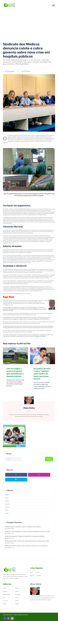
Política (7, 498)
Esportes (7, 507)
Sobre (38, 572)
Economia (7, 504)
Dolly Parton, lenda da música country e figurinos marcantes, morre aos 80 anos (26, 545)
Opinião (7, 494)
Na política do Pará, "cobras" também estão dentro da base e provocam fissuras (42, 374)
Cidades (7, 501)
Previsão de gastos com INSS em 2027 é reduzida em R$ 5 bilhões (23, 526)
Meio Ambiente (6, 594)
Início (31, 572)
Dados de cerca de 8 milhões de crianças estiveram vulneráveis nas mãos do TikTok (27, 531)
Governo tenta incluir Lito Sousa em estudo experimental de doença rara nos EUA (27, 541)
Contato (39, 575)
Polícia (6, 510)
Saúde (17, 600)
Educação (17, 594)
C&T (4, 597)
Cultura (7, 513)
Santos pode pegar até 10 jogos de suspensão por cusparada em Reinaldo (25, 536)
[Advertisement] (29, 21)
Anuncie (32, 575)
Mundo (17, 591)
